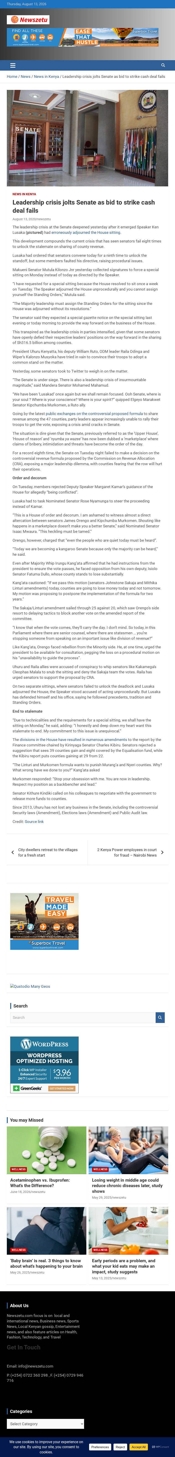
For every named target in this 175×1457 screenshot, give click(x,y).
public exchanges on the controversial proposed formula (94, 413)
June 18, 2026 (20, 1192)
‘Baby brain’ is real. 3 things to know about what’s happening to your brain (46, 1263)
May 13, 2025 (101, 1278)
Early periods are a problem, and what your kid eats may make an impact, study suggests (123, 1266)
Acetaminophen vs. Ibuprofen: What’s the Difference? (40, 1183)
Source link (34, 821)
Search (160, 1017)
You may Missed (26, 1120)
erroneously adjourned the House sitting (85, 232)
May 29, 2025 (101, 1197)
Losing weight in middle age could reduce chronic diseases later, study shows (127, 1186)
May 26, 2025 (19, 1272)
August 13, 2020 (24, 219)
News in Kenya (24, 194)
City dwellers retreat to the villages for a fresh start (48, 852)
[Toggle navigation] (13, 65)
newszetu (44, 219)
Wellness (19, 1169)
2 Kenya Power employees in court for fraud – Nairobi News (127, 852)
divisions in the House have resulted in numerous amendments (73, 739)
